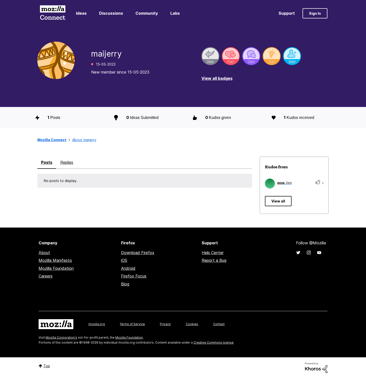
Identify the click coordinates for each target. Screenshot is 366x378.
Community (146, 13)
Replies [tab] (66, 162)
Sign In (315, 13)
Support (287, 13)
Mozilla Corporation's (61, 337)
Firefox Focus (133, 276)
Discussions (111, 13)
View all (278, 201)
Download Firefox (137, 252)
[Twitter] (298, 252)
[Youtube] (319, 252)
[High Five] (231, 56)
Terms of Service (132, 324)
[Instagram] (308, 252)
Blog (125, 284)
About (44, 252)
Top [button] (46, 366)
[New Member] (292, 56)
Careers (46, 276)
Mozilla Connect (52, 13)
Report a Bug (214, 260)
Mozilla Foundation (56, 268)
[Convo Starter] (251, 56)
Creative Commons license (213, 342)
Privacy (165, 324)
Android (128, 268)
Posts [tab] (46, 162)
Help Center (213, 252)
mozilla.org (96, 324)
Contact (219, 324)
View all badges (217, 78)
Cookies (192, 324)
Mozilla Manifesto (55, 260)
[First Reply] (210, 56)
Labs (175, 13)
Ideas (81, 13)
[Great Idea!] (272, 56)
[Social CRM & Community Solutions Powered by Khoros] (316, 367)
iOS (124, 260)
